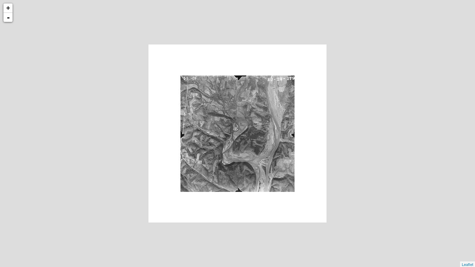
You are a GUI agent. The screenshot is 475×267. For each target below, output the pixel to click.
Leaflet (467, 264)
